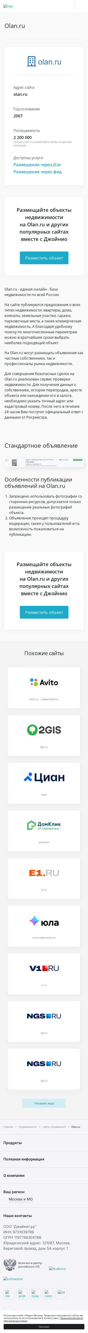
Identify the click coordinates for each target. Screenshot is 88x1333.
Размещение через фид (38, 171)
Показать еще (44, 1103)
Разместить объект (44, 258)
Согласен (44, 1326)
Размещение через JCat (37, 164)
